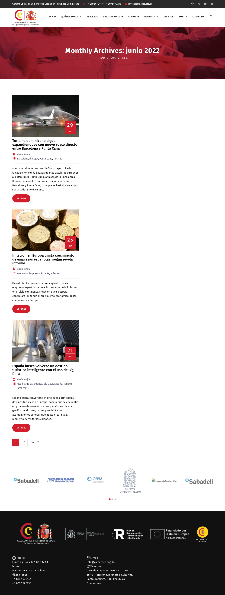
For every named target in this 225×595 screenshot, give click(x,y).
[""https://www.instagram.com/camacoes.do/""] (199, 3)
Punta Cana (45, 158)
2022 (113, 58)
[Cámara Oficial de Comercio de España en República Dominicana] (25, 17)
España (45, 273)
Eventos (168, 16)
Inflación (55, 273)
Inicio (52, 16)
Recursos (150, 16)
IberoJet (33, 158)
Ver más (21, 198)
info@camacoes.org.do (101, 562)
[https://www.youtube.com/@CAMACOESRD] (205, 3)
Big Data (48, 383)
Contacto (198, 16)
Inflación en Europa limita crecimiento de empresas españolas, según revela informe (43, 259)
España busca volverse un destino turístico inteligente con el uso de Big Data (43, 370)
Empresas (34, 273)
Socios (132, 16)
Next (33, 442)
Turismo (57, 158)
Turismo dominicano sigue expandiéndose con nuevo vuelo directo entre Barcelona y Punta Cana (44, 145)
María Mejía (23, 154)
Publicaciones (111, 16)
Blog (181, 16)
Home (102, 58)
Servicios (92, 16)
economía (22, 273)
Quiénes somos (70, 16)
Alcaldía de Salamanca (29, 383)
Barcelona (22, 158)
